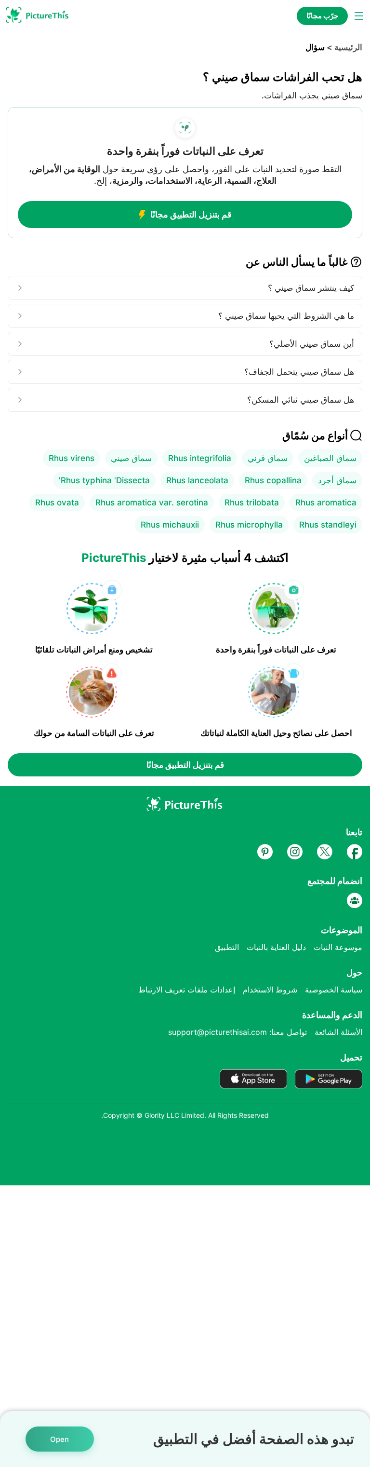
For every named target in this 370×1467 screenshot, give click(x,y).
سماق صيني (131, 458)
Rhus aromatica (326, 502)
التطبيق (227, 947)
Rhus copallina (273, 480)
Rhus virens (71, 458)
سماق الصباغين (330, 458)
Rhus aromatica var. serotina (151, 502)
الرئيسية (348, 47)
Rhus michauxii (170, 525)
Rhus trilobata (252, 502)
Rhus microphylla (249, 525)
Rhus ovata (57, 502)
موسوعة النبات (338, 947)
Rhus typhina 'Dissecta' (104, 480)
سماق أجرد (337, 480)
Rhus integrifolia (199, 458)
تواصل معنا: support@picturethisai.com (237, 1032)
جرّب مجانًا (322, 15)
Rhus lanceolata (197, 480)
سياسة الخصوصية (333, 989)
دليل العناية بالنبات (276, 947)
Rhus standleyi (328, 525)
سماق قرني (268, 458)
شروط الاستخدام (270, 989)
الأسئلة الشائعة (338, 1032)
